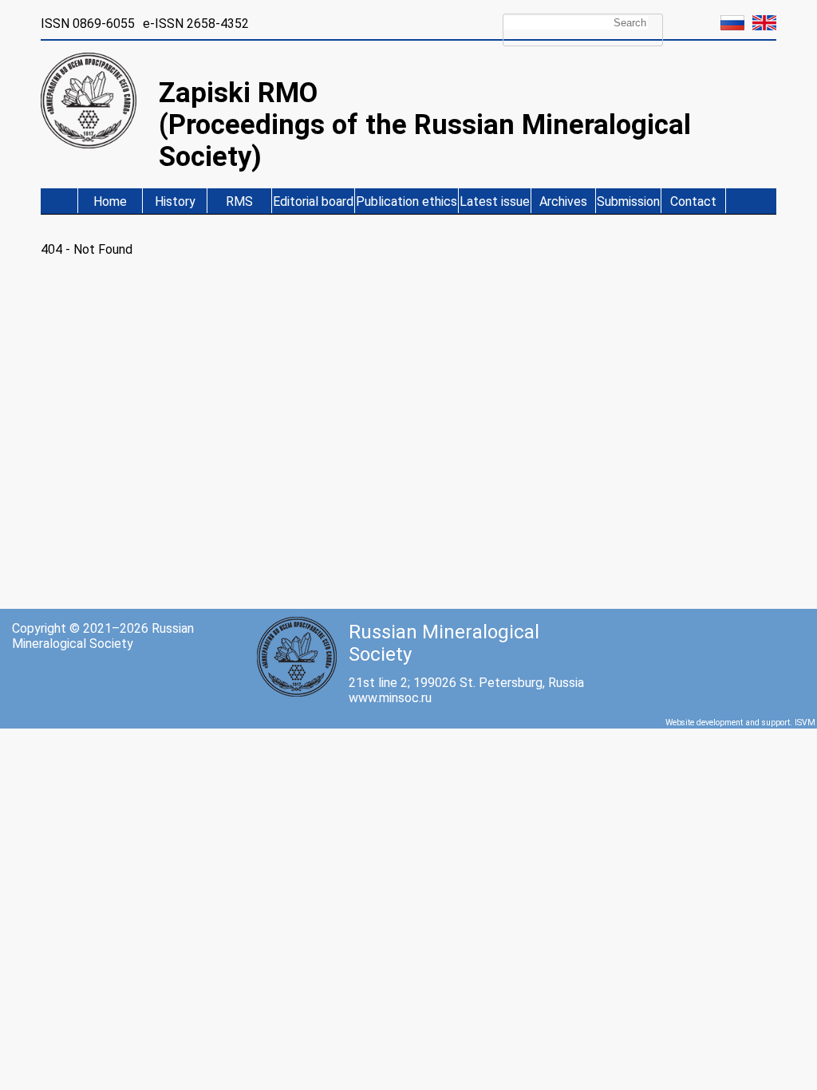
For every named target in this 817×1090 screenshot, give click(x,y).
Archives (563, 201)
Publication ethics (406, 201)
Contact (693, 201)
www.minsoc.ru (390, 697)
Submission (628, 201)
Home (110, 201)
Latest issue (495, 201)
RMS (239, 201)
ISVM (805, 722)
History (175, 201)
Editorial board (313, 201)
